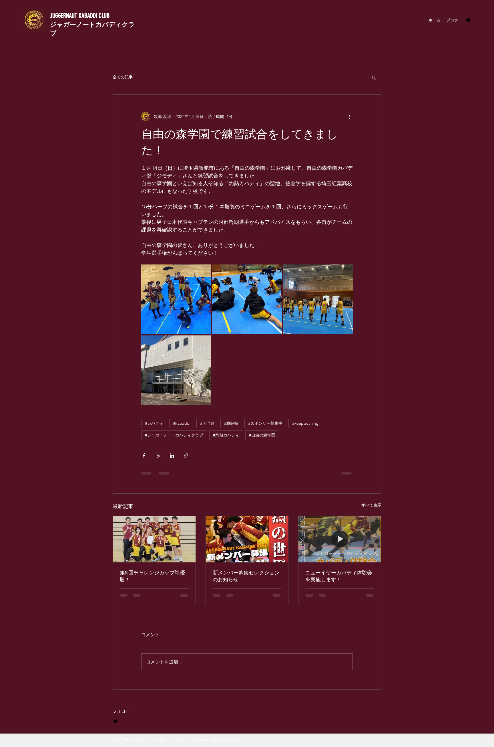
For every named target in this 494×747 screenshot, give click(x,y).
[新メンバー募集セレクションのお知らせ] (247, 539)
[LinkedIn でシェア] (172, 455)
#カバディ (154, 423)
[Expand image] (176, 299)
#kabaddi (181, 423)
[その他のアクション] (349, 116)
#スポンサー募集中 (265, 423)
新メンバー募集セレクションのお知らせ (246, 576)
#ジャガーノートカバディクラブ (174, 435)
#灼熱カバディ (226, 435)
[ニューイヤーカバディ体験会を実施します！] (339, 539)
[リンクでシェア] (186, 455)
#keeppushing (305, 423)
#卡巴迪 (207, 423)
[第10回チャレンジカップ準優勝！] (154, 539)
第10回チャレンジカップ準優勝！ (152, 576)
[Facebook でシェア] (144, 455)
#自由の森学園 (262, 435)
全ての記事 (123, 77)
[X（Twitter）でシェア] (158, 455)
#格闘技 (231, 423)
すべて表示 (371, 505)
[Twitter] (468, 20)
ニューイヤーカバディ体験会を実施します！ (338, 576)
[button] (374, 77)
